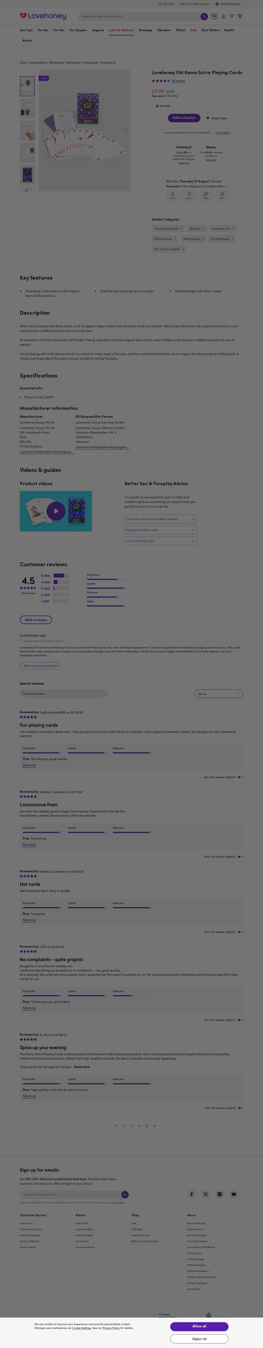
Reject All (199, 1338)
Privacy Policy (111, 1328)
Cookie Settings (81, 1328)
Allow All (199, 1326)
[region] (131, 1333)
